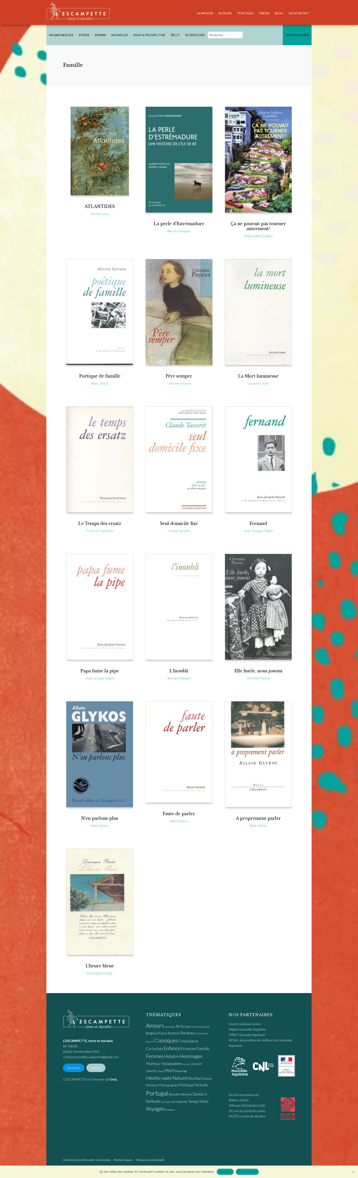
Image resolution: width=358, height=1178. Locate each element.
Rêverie (186, 1094)
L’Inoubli (178, 670)
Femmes (154, 1056)
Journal (186, 1064)
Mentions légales (123, 1160)
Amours (155, 1025)
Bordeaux (188, 1033)
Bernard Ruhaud (178, 678)
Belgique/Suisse (156, 1033)
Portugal (157, 1093)
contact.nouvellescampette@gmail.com (91, 1057)
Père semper (179, 376)
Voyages (155, 1108)
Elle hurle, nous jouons (258, 670)
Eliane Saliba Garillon (258, 236)
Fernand (258, 523)
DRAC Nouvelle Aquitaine (247, 1035)
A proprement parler (258, 818)
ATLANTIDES (100, 206)
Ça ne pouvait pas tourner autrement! (258, 226)
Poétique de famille (99, 376)
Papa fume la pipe (99, 670)
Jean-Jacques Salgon (258, 531)
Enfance (171, 1048)
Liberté (151, 1071)
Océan (207, 1078)
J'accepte (225, 1171)
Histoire (171, 1056)
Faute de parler (179, 813)
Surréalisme (179, 1101)
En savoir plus (247, 1171)
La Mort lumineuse (258, 376)
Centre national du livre (245, 1024)
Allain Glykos (100, 383)
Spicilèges (166, 1101)
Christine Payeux (179, 383)
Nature (179, 1078)
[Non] (353, 1172)
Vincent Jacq (100, 214)
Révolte (174, 1094)
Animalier (169, 1026)
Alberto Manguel (179, 231)
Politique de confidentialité (150, 1160)
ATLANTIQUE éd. (200, 1026)
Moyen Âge (181, 1071)
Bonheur (174, 1033)
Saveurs (199, 1093)
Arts (180, 1026)
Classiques (166, 1040)
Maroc (160, 1071)
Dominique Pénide (100, 973)
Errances (188, 1048)
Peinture (152, 1085)
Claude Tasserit (179, 531)
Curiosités (154, 1048)
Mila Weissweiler (85, 1160)
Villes (204, 1101)
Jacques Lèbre (258, 383)
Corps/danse (188, 1041)
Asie (187, 1026)
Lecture (196, 1064)
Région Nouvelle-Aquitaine (247, 1029)
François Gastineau (99, 531)
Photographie (168, 1085)
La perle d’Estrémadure (179, 223)
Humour (153, 1063)
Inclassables (172, 1063)
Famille (203, 1048)
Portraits (201, 1085)
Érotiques (170, 1109)
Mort (169, 1070)
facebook (73, 1068)
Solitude (153, 1101)
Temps (193, 1101)
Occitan (194, 1078)
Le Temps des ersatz (99, 523)
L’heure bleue (100, 965)
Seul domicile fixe (179, 523)
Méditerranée (159, 1078)
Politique (186, 1085)
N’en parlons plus (99, 818)
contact (96, 1068)
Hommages (190, 1056)
